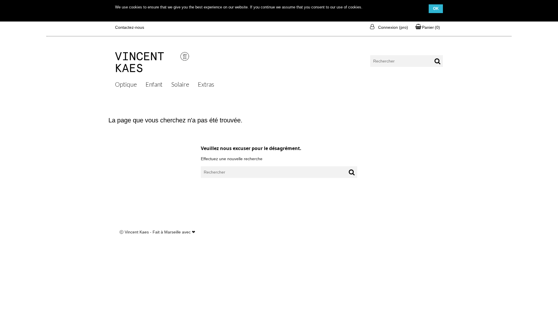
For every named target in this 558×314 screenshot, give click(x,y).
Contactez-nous (129, 27)
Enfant (154, 84)
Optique (126, 84)
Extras (206, 84)
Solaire (180, 84)
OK (436, 8)
